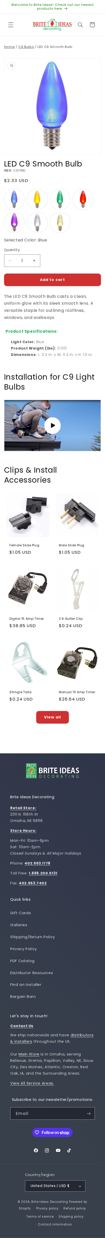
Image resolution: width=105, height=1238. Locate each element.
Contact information (55, 1224)
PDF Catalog (22, 960)
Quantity (12, 250)
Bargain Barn (23, 996)
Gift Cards (20, 912)
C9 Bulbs (26, 47)
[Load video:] (52, 425)
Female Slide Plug (24, 545)
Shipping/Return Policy (32, 936)
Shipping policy (71, 1217)
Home (9, 47)
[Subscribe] (89, 1113)
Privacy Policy (23, 948)
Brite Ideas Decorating (49, 1202)
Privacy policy (47, 1208)
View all (52, 717)
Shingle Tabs (20, 692)
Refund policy (74, 1208)
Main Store (29, 1054)
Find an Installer (26, 984)
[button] (11, 25)
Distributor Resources (31, 972)
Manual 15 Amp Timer (77, 692)
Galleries (19, 924)
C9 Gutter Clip (71, 619)
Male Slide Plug (71, 545)
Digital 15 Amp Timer (26, 619)
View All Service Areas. (32, 1083)
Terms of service (40, 1217)
